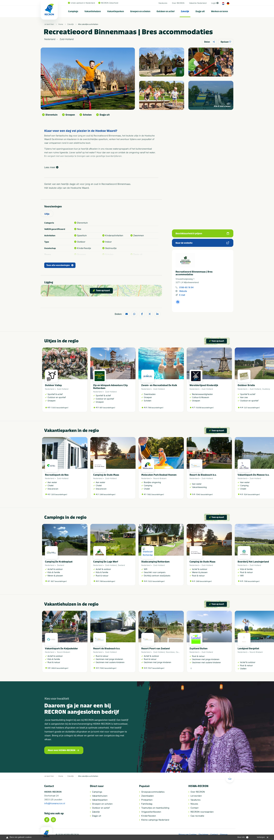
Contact (194, 807)
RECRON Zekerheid (109, 3)
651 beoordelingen (107, 408)
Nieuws (194, 803)
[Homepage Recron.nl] (46, 833)
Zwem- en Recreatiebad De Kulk (159, 385)
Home (60, 24)
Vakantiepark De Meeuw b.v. (253, 474)
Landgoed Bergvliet (248, 648)
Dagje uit (200, 11)
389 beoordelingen (107, 494)
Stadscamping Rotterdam (155, 561)
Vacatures (162, 3)
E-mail (182, 295)
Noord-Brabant (160, 478)
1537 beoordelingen (156, 668)
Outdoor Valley (53, 385)
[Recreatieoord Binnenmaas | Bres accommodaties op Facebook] (178, 302)
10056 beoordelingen (204, 408)
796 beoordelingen (155, 408)
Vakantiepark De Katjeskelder (61, 648)
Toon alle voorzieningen (58, 265)
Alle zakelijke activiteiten (88, 24)
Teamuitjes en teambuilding (155, 807)
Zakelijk (185, 11)
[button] (230, 381)
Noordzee (170, 652)
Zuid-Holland (62, 389)
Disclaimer (203, 834)
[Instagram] (53, 819)
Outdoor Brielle (246, 385)
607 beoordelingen (58, 581)
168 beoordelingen (107, 581)
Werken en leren (219, 11)
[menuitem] (73, 11)
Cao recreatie (197, 815)
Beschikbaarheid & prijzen (189, 233)
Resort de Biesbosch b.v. (203, 474)
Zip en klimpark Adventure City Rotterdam (110, 387)
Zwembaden (147, 795)
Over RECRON (178, 3)
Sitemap (224, 834)
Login (213, 3)
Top (229, 779)
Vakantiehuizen (92, 11)
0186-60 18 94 (186, 287)
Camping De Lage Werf (105, 561)
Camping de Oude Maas (106, 474)
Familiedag (146, 803)
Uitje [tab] (47, 213)
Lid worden (196, 795)
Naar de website (184, 243)
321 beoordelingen (251, 408)
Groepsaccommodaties (153, 791)
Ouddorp (266, 389)
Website (183, 291)
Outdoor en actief (166, 11)
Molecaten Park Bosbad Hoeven (159, 474)
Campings (73, 11)
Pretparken (147, 799)
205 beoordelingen (59, 494)
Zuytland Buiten (198, 648)
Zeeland (60, 565)
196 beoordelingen (251, 581)
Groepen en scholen (140, 11)
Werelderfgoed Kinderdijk (204, 385)
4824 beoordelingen (60, 668)
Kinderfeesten (148, 815)
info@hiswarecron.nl (54, 803)
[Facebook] (46, 819)
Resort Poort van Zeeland (155, 648)
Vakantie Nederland (197, 3)
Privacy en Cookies (188, 834)
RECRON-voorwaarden (202, 811)
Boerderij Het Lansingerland (253, 561)
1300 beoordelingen (60, 408)
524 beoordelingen (251, 494)
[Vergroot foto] (161, 62)
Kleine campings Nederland (155, 819)
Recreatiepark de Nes (56, 474)
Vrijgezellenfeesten (151, 811)
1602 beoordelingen (155, 494)
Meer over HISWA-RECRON (61, 750)
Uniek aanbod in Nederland (83, 3)
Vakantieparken (115, 11)
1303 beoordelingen (156, 581)
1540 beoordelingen (204, 494)
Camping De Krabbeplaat (58, 561)
